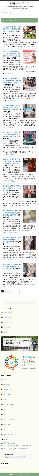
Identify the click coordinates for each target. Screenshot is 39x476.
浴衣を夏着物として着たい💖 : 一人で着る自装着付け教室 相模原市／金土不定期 (12, 213)
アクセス (4, 467)
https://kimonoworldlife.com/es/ (14, 457)
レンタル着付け (7, 327)
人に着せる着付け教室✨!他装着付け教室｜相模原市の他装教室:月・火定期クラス (12, 29)
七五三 (4, 429)
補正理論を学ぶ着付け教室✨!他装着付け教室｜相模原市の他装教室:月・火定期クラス (12, 107)
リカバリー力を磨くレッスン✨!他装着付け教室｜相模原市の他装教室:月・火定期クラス (12, 161)
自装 (3, 414)
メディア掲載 (6, 394)
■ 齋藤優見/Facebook (8, 443)
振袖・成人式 (6, 424)
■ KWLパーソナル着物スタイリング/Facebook (16, 446)
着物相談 (5, 332)
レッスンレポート (7, 404)
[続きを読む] (31, 46)
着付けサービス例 (7, 419)
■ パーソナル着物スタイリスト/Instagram (14, 448)
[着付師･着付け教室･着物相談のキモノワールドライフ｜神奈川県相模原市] (20, 3)
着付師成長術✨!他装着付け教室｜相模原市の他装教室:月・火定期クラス (12, 267)
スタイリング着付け (8, 434)
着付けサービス (7, 322)
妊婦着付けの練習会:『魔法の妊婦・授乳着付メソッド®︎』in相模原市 (12, 188)
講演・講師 (5, 384)
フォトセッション (7, 389)
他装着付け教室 (7, 312)
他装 (3, 409)
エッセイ (5, 399)
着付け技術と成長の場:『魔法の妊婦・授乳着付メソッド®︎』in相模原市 (12, 240)
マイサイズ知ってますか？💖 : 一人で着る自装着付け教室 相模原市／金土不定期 (12, 134)
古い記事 (7, 291)
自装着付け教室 (7, 317)
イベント (5, 379)
